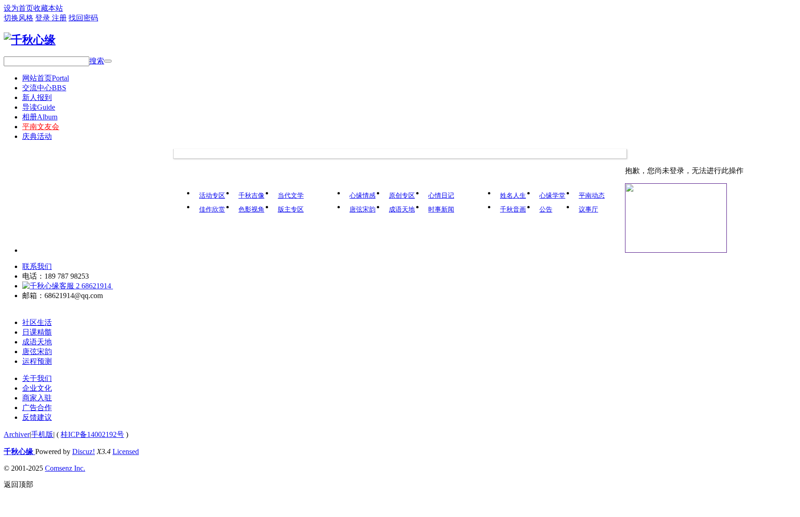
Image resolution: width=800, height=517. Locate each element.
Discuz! (83, 451)
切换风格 (18, 18)
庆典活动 (37, 136)
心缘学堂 (552, 195)
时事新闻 (441, 209)
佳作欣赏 (212, 209)
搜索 (96, 61)
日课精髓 (37, 332)
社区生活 (37, 322)
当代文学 (291, 195)
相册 (39, 117)
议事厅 (588, 209)
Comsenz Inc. (65, 468)
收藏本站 (48, 8)
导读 (38, 107)
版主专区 (291, 209)
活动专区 (212, 195)
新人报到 (37, 97)
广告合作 (37, 407)
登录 (43, 18)
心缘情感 (362, 195)
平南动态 (592, 195)
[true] (108, 61)
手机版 (42, 434)
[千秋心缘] (30, 40)
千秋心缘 (19, 451)
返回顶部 (18, 484)
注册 (59, 18)
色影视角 (251, 209)
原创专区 (402, 195)
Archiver (17, 434)
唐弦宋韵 (362, 209)
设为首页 (18, 8)
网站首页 (45, 78)
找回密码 (83, 18)
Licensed (125, 451)
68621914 (96, 286)
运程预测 (37, 361)
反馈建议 (37, 417)
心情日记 (441, 195)
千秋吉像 (251, 195)
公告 (545, 209)
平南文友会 (40, 127)
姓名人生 (513, 195)
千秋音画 (513, 209)
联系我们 (37, 266)
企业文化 (37, 388)
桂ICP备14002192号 (92, 434)
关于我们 (37, 378)
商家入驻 (37, 398)
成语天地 (402, 209)
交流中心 (44, 88)
